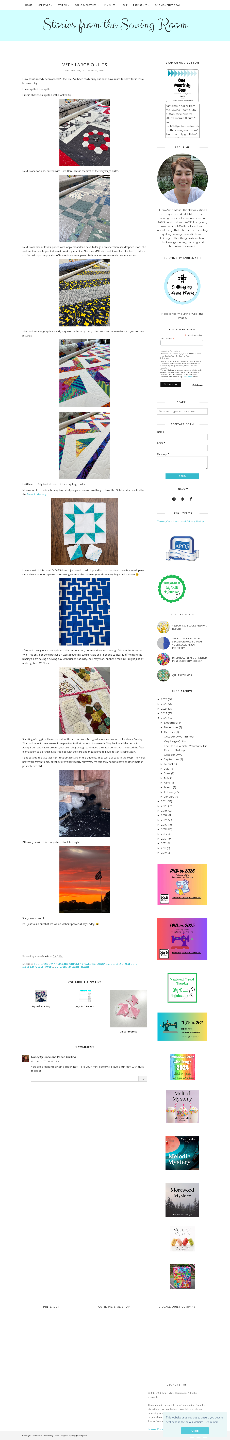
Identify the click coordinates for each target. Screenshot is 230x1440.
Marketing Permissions (170, 351)
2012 (164, 843)
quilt (49, 966)
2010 (164, 852)
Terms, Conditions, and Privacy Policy (180, 521)
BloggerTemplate (79, 1435)
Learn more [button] (212, 1422)
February (170, 792)
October (169, 732)
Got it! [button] (195, 1430)
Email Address (167, 338)
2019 (164, 810)
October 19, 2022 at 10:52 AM (45, 1061)
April (167, 782)
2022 (164, 717)
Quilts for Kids (182, 675)
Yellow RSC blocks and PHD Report (189, 627)
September (171, 759)
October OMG (173, 754)
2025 (164, 704)
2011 (163, 848)
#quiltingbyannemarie (51, 964)
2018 (164, 815)
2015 (164, 829)
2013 (164, 838)
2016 (164, 824)
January (169, 796)
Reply (142, 1079)
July (166, 768)
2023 (164, 713)
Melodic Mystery (36, 494)
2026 (164, 699)
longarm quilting (110, 964)
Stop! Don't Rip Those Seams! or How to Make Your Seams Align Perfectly (187, 643)
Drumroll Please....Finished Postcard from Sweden (189, 659)
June (167, 773)
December (171, 722)
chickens (76, 964)
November (171, 727)
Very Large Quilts (175, 741)
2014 (164, 834)
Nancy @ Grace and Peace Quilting (53, 1057)
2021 (164, 801)
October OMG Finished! (179, 736)
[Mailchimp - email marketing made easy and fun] (197, 388)
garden (89, 964)
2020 (164, 806)
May (166, 778)
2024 (164, 708)
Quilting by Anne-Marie (72, 966)
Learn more (188, 377)
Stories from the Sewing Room (115, 24)
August (168, 764)
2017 (164, 820)
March (168, 787)
